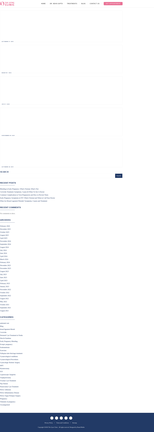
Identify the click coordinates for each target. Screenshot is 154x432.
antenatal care (4, 323)
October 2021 (4, 305)
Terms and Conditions (62, 423)
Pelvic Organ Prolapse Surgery (10, 396)
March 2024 (4, 259)
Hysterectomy (4, 368)
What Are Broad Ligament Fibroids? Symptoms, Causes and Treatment (23, 201)
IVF (1, 371)
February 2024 (5, 262)
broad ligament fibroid (7, 329)
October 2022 (4, 292)
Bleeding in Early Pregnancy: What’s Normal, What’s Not (19, 189)
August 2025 (4, 235)
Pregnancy (3, 399)
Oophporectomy (5, 378)
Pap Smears (4, 383)
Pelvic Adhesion (5, 390)
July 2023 (3, 274)
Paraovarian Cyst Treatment (9, 387)
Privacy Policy (49, 423)
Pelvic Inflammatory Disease (9, 393)
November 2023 (5, 268)
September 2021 (5, 308)
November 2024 (5, 241)
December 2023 (5, 265)
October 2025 (4, 232)
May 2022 (3, 301)
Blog (1, 326)
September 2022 (5, 295)
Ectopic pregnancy (6, 344)
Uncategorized (5, 405)
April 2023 (3, 280)
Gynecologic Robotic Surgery (10, 362)
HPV (2, 365)
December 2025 (5, 229)
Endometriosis (5, 347)
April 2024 (3, 256)
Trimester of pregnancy (7, 402)
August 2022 (4, 298)
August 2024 (4, 247)
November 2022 (5, 289)
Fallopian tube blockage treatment (11, 353)
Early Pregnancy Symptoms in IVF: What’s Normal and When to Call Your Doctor (27, 198)
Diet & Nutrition (5, 338)
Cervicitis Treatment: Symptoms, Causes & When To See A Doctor (22, 192)
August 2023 (4, 271)
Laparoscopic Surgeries (8, 374)
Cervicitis (3, 332)
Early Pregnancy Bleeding (8, 341)
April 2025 (3, 238)
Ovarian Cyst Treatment (8, 381)
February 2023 (5, 283)
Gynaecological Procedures (9, 359)
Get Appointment (113, 3)
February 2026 (5, 226)
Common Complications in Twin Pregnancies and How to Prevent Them (24, 195)
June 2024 (3, 253)
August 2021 (4, 311)
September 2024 (5, 244)
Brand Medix (81, 427)
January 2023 (4, 286)
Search (4, 172)
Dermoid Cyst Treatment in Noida (11, 335)
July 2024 (3, 250)
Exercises (3, 350)
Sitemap (74, 423)
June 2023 (3, 277)
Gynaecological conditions (9, 356)
